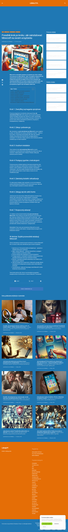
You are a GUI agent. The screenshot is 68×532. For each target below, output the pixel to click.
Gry (33, 466)
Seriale (34, 494)
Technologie (35, 477)
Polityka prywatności (37, 453)
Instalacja (35, 480)
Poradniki (34, 463)
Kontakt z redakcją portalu (6, 451)
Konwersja (35, 485)
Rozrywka (34, 499)
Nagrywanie (35, 511)
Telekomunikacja (36, 478)
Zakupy (34, 482)
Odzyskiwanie (35, 508)
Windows (34, 470)
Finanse (34, 506)
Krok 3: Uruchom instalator (17, 94)
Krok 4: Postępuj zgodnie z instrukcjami (20, 96)
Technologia (35, 465)
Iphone (33, 513)
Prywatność (35, 504)
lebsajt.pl (34, 3)
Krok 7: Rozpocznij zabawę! (17, 100)
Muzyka (34, 489)
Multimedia (35, 492)
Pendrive (34, 487)
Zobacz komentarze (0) (26, 288)
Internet (34, 491)
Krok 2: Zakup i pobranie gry (17, 92)
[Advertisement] (34, 19)
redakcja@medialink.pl (27, 523)
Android (34, 510)
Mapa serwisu (35, 455)
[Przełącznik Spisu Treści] (32, 89)
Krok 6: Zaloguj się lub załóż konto (19, 99)
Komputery (35, 473)
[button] (2, 3)
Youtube (34, 484)
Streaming (34, 496)
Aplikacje (34, 503)
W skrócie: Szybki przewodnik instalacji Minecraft (22, 102)
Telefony (34, 501)
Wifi (33, 468)
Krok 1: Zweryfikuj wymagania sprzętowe (20, 91)
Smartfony (35, 475)
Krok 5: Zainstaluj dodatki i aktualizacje (20, 97)
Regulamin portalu (37, 452)
